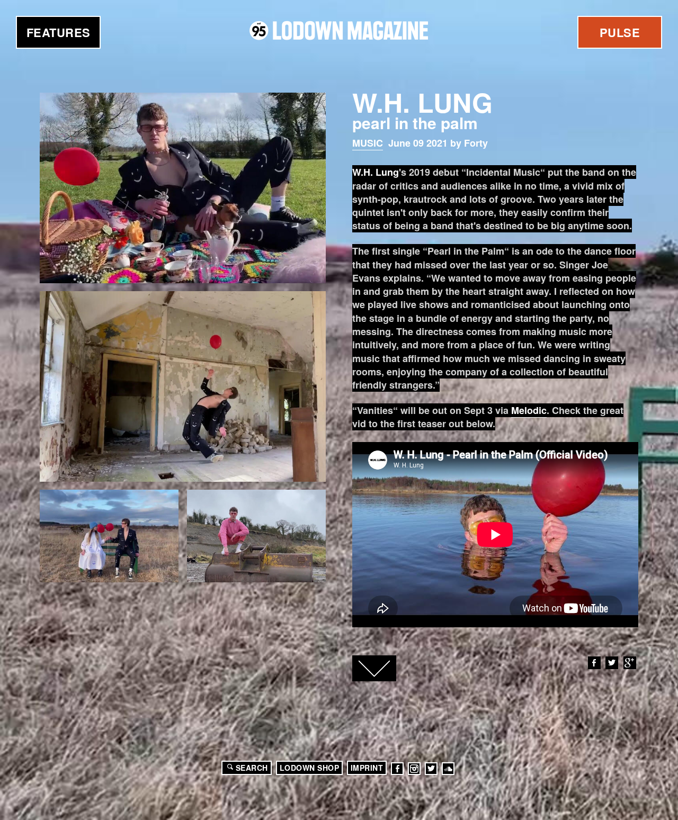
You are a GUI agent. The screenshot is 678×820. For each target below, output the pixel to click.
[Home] (339, 30)
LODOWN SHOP (310, 767)
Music (367, 143)
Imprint (367, 767)
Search (252, 767)
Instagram (414, 768)
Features (58, 32)
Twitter (611, 662)
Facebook (594, 662)
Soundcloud (448, 768)
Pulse (620, 32)
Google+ (629, 662)
